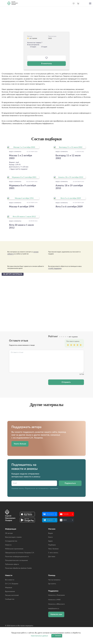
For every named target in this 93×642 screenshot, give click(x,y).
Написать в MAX (54, 599)
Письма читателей (12, 595)
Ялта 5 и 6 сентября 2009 (69, 207)
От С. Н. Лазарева (11, 584)
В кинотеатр (46, 63)
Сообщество (9, 599)
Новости (8, 545)
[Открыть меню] (90, 4)
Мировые (8, 587)
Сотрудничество (11, 541)
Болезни (46, 11)
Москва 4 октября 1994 (21, 207)
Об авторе (9, 533)
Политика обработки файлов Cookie (18, 568)
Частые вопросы (54, 580)
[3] (74, 345)
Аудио (50, 541)
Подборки (52, 545)
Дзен (65, 520)
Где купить (52, 584)
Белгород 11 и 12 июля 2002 (68, 156)
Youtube (66, 514)
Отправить (66, 382)
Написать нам (56, 614)
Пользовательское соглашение (16, 560)
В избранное (46, 58)
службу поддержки (54, 268)
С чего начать (53, 552)
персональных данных (39, 636)
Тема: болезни (53, 549)
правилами (54, 488)
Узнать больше (20, 444)
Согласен (58, 635)
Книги (50, 537)
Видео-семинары (15, 151)
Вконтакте (50, 514)
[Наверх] (89, 618)
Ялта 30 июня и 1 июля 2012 (21, 226)
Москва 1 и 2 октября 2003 (20, 156)
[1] (68, 345)
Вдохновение (10, 591)
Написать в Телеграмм (56, 595)
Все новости (9, 580)
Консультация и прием (13, 537)
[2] (71, 345)
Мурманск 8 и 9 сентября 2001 (22, 186)
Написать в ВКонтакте (56, 604)
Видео (50, 533)
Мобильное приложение (14, 549)
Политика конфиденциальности (17, 556)
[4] (77, 345)
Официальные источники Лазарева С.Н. (19, 552)
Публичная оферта (12, 564)
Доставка (51, 556)
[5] (80, 345)
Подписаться (70, 483)
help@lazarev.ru (53, 608)
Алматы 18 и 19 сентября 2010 (69, 186)
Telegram (50, 520)
